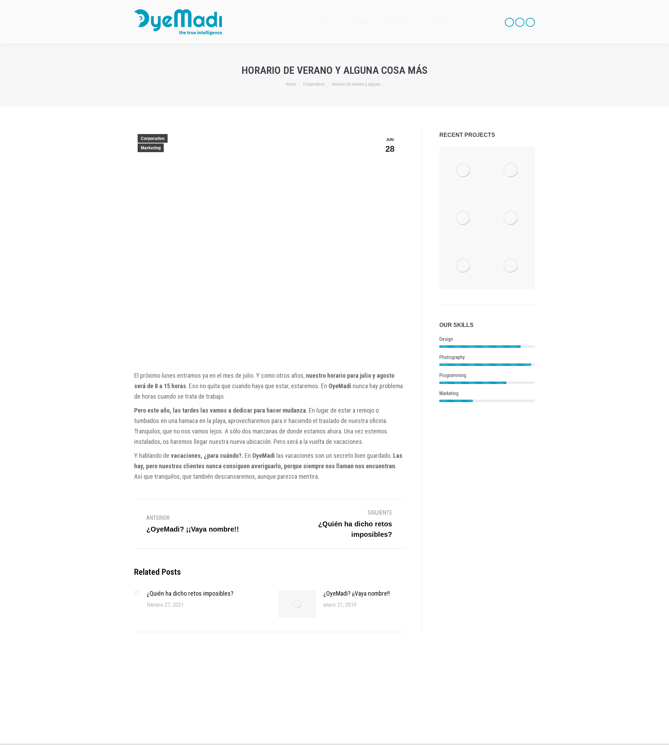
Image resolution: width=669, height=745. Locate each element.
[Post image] (137, 593)
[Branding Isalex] (463, 218)
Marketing (151, 148)
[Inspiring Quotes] (511, 218)
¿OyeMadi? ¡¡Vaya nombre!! (356, 593)
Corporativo (152, 138)
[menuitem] (326, 21)
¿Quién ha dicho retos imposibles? (190, 593)
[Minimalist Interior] (463, 266)
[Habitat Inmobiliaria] (511, 170)
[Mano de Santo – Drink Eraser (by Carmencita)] (463, 170)
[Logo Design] (511, 266)
